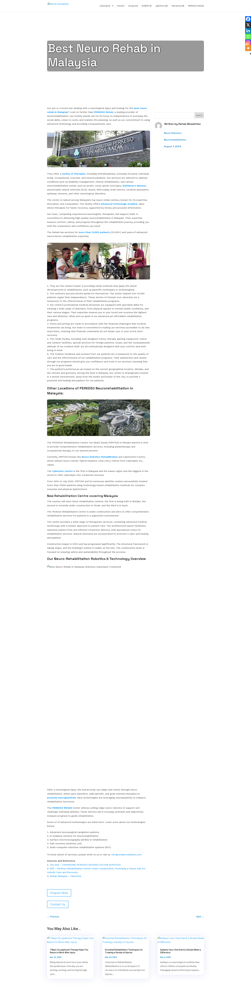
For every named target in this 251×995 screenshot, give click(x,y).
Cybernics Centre (62, 471)
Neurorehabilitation (175, 139)
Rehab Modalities (189, 124)
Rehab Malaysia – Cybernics (65, 876)
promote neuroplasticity (61, 797)
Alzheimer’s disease (134, 185)
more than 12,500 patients (94, 232)
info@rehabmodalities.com (126, 854)
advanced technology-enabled (119, 203)
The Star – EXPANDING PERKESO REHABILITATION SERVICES (85, 864)
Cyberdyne (105, 6)
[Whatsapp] (248, 36)
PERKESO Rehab (196, 6)
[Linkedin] (248, 31)
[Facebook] (248, 19)
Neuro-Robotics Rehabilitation (100, 456)
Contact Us (57, 904)
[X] (248, 25)
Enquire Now (59, 893)
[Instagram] (248, 42)
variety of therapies (73, 173)
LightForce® (161, 6)
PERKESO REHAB (62, 807)
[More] (248, 48)
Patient (121, 6)
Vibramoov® (178, 6)
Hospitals (133, 6)
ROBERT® (147, 6)
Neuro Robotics (172, 133)
